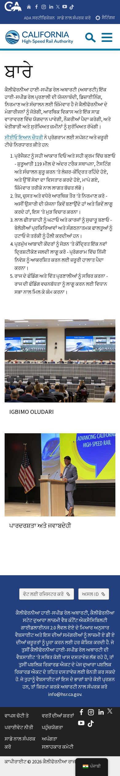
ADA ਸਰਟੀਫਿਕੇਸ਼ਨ (39, 18)
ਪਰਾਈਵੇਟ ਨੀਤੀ (19, 727)
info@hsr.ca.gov (64, 694)
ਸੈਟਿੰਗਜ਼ (108, 17)
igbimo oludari (31, 411)
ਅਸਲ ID (95, 594)
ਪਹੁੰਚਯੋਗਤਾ (52, 727)
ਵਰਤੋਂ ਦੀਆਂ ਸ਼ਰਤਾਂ (58, 716)
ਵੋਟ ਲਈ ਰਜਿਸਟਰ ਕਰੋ (48, 594)
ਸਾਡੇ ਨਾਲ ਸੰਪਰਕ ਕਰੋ (74, 18)
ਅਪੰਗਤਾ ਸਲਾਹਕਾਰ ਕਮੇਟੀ (58, 743)
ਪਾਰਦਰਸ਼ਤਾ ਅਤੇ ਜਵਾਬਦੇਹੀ (40, 525)
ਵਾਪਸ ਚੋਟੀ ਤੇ (17, 716)
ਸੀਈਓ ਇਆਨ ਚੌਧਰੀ (24, 137)
